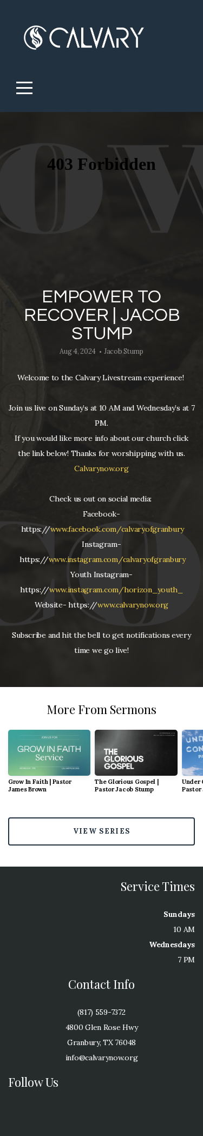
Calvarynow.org (101, 468)
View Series (101, 831)
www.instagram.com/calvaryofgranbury (117, 559)
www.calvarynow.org (132, 605)
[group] (49, 766)
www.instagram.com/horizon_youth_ (116, 590)
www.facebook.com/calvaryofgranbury (117, 529)
